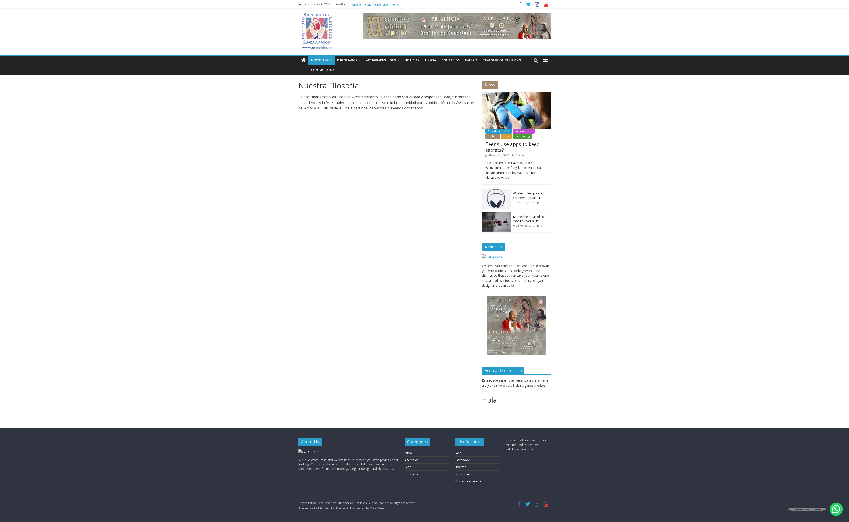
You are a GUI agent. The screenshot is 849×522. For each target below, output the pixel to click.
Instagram (462, 474)
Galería (471, 60)
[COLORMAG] (492, 257)
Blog (408, 467)
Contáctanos (323, 70)
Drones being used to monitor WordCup (528, 219)
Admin (520, 155)
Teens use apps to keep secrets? (512, 147)
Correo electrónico (468, 481)
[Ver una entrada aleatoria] (546, 60)
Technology (523, 136)
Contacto (411, 474)
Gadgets (493, 136)
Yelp (458, 453)
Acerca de (412, 460)
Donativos (450, 60)
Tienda (430, 60)
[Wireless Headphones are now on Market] (496, 191)
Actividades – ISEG (381, 60)
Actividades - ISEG (499, 131)
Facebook (462, 460)
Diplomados (347, 60)
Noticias (412, 60)
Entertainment (523, 131)
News (506, 136)
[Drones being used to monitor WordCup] (496, 215)
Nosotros (320, 60)
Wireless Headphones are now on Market (528, 195)
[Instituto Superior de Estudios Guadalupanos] (303, 60)
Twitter (460, 467)
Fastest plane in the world (369, 4)
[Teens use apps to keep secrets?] (516, 95)
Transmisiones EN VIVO (502, 60)
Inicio (408, 453)
